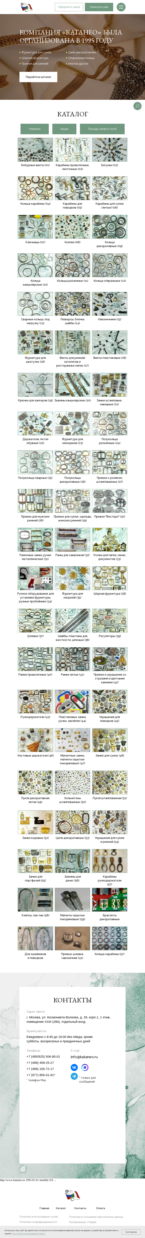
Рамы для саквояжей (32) (72, 555)
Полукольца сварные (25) (35, 478)
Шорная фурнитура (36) (110, 593)
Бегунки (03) (109, 165)
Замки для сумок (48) (109, 755)
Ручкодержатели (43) (35, 717)
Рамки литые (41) (72, 674)
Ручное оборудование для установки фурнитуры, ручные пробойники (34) (35, 597)
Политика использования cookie (38, 1216)
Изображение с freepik (82, 1222)
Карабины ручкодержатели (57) (109, 880)
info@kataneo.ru (84, 1057)
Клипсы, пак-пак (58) (35, 915)
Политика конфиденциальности (38, 1222)
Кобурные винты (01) (35, 165)
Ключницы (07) (35, 242)
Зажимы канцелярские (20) (72, 400)
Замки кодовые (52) (35, 838)
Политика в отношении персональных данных (96, 1216)
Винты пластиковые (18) (109, 358)
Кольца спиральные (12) (110, 280)
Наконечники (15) (109, 319)
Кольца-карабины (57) (109, 954)
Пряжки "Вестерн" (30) (109, 516)
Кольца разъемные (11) (72, 280)
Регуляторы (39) (110, 636)
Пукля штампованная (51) (110, 798)
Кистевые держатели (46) (36, 755)
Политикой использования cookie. (28, 1233)
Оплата (100, 1208)
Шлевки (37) (35, 636)
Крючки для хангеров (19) (35, 400)
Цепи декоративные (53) (72, 838)
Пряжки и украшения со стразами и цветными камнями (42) (110, 678)
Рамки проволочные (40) (35, 674)
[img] (121, 7)
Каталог (61, 1208)
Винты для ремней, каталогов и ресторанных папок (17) (72, 361)
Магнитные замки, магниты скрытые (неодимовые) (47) (72, 759)
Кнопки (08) (72, 242)
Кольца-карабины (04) (35, 203)
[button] (69, 7)
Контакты (80, 1208)
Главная (44, 1208)
